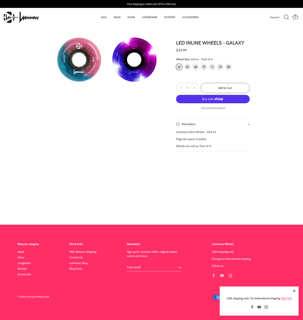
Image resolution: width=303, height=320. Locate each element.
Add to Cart (225, 88)
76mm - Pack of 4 (220, 67)
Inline (21, 257)
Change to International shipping (231, 258)
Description (188, 124)
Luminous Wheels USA (37, 296)
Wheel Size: (194, 59)
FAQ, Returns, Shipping (82, 251)
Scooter (22, 268)
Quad (21, 251)
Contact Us (76, 257)
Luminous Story (78, 263)
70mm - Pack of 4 (204, 67)
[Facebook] (252, 306)
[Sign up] (179, 267)
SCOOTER (169, 17)
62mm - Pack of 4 (179, 67)
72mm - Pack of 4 (212, 67)
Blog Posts (75, 268)
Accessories (24, 274)
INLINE (131, 17)
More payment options (213, 107)
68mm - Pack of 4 (196, 67)
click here (286, 298)
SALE (104, 17)
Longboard (24, 263)
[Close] (294, 291)
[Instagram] (266, 306)
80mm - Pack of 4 (228, 67)
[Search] (286, 17)
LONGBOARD (149, 17)
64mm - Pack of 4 (187, 67)
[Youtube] (259, 306)
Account (274, 17)
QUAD (117, 17)
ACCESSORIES (190, 17)
